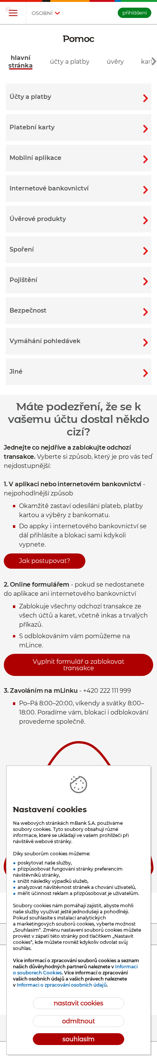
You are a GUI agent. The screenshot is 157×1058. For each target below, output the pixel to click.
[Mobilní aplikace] (78, 158)
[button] (13, 13)
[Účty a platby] (78, 97)
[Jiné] (78, 371)
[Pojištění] (78, 280)
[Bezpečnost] (78, 310)
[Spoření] (78, 249)
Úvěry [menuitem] (115, 61)
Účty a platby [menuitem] (70, 61)
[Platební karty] (78, 127)
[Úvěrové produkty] (78, 219)
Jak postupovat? (44, 560)
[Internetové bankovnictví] (78, 188)
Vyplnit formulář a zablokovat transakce (78, 665)
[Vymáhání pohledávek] (78, 341)
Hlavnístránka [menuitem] (20, 61)
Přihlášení (134, 13)
